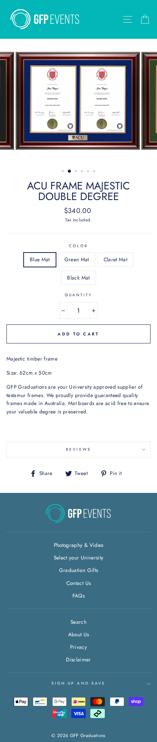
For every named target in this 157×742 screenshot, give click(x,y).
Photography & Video (78, 545)
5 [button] (89, 172)
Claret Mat (115, 259)
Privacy (78, 647)
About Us (78, 634)
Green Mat (76, 259)
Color (78, 246)
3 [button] (76, 172)
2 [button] (70, 171)
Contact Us (78, 583)
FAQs (78, 595)
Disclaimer (78, 659)
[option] (78, 101)
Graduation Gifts (78, 570)
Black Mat (78, 277)
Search (78, 622)
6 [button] (95, 172)
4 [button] (83, 172)
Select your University (78, 557)
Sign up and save (78, 683)
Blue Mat (40, 259)
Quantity (78, 295)
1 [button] (64, 172)
